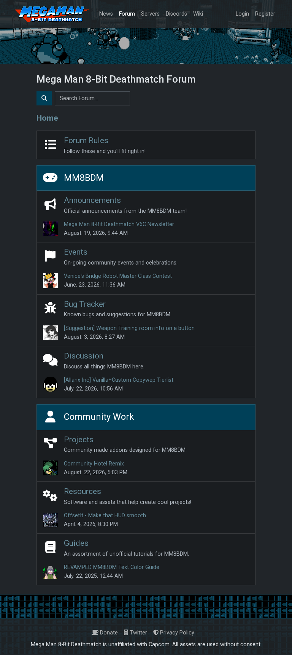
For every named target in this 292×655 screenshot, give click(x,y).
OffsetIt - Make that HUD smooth (105, 515)
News (106, 14)
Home (47, 118)
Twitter (137, 633)
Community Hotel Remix (94, 464)
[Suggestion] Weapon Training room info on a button (129, 328)
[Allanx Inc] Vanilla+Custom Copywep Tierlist (118, 380)
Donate (108, 633)
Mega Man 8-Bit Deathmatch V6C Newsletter (119, 224)
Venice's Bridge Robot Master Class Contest (118, 276)
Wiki (198, 14)
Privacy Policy (176, 633)
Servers (150, 14)
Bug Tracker (85, 304)
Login (242, 14)
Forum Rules (86, 140)
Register (265, 14)
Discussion (83, 355)
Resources (82, 491)
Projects (79, 439)
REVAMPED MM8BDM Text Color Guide (111, 567)
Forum (127, 14)
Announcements (92, 200)
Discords (176, 14)
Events (75, 252)
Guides (76, 543)
